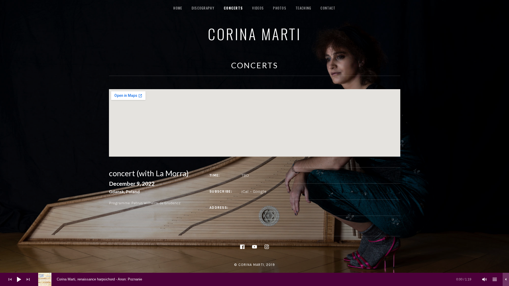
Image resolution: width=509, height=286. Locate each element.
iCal (245, 191)
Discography (203, 8)
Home (177, 8)
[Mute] (484, 279)
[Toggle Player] (506, 279)
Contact (328, 8)
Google (259, 191)
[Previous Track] (10, 279)
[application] (254, 279)
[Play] (19, 279)
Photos (279, 8)
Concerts (233, 8)
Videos (258, 8)
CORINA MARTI (254, 33)
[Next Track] (28, 279)
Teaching (303, 8)
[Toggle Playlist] (494, 279)
